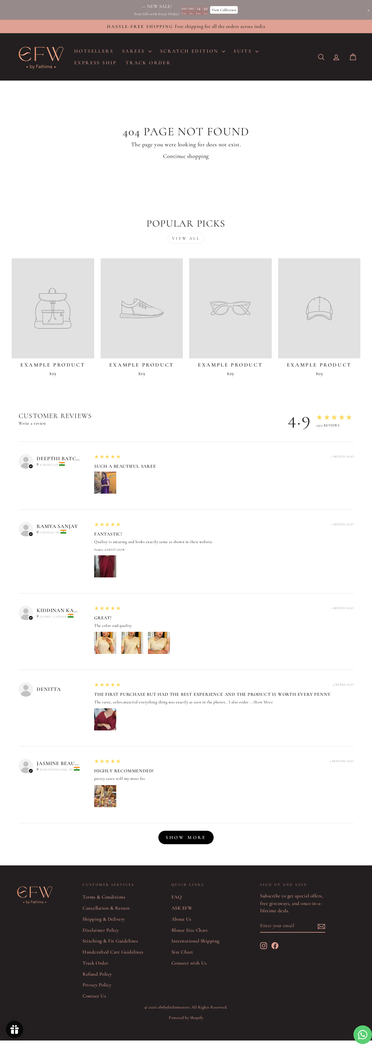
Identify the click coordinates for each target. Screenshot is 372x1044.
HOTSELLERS (93, 51)
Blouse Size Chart (189, 930)
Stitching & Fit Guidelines (110, 941)
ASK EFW (182, 908)
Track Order (95, 963)
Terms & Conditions (104, 897)
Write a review (32, 423)
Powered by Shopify (186, 1017)
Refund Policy (97, 974)
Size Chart (182, 952)
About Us (181, 919)
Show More (263, 702)
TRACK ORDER (148, 63)
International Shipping (195, 941)
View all (186, 238)
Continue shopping (186, 156)
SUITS (244, 51)
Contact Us (94, 996)
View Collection (224, 10)
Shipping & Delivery (104, 919)
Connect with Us (189, 963)
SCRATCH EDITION (190, 51)
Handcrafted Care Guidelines (113, 952)
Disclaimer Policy (101, 930)
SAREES (134, 51)
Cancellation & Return (106, 908)
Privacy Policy (97, 985)
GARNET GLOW (115, 550)
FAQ (176, 897)
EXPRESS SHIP (95, 63)
